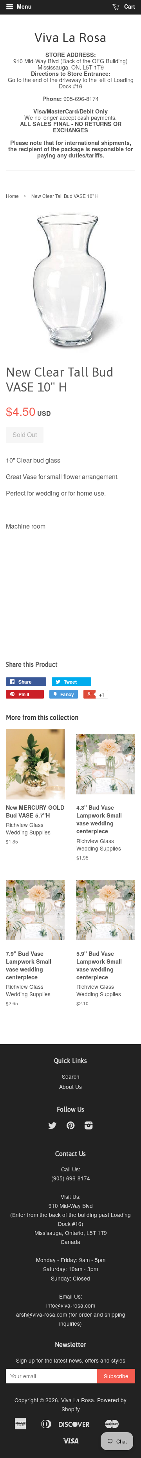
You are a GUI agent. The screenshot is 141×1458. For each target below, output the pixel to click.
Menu (23, 6)
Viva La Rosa (70, 37)
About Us (70, 1086)
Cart (129, 6)
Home (12, 195)
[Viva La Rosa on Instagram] (88, 1127)
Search (71, 1076)
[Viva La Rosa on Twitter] (52, 1127)
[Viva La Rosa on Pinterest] (70, 1127)
